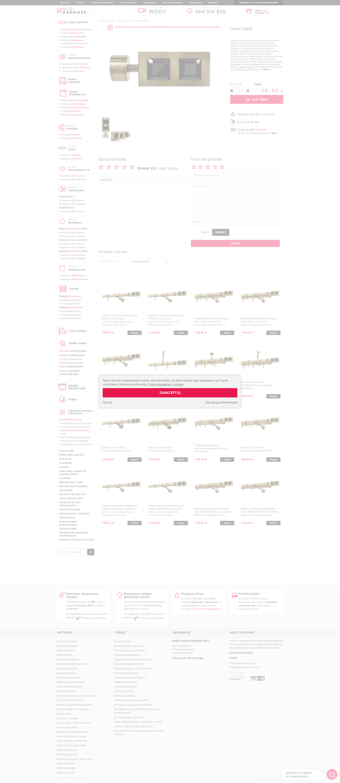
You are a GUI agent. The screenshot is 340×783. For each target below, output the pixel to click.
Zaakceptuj (170, 392)
